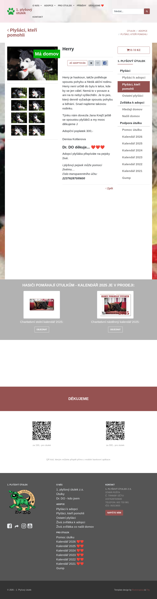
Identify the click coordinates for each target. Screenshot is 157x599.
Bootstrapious (138, 590)
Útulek (131, 31)
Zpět (109, 188)
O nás (36, 5)
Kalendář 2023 (132, 157)
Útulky (60, 494)
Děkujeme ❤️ (96, 5)
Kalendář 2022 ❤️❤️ (70, 559)
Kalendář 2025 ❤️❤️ (70, 546)
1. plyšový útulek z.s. (70, 489)
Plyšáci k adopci (133, 77)
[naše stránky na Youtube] (30, 526)
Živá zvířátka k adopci (70, 522)
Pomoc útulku (132, 129)
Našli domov (131, 116)
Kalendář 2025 (132, 143)
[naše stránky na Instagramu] (23, 526)
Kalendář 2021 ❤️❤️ (70, 563)
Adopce (49, 5)
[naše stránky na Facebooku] (9, 526)
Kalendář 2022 (132, 164)
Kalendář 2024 (132, 150)
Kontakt (38, 17)
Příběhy (81, 5)
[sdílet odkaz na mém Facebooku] (16, 527)
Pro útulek (65, 5)
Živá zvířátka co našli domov (75, 526)
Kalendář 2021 (132, 171)
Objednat (41, 329)
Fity (148, 590)
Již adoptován (77, 63)
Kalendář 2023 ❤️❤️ (70, 555)
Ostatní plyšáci (132, 95)
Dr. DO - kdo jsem (68, 498)
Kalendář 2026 (132, 136)
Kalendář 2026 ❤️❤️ (70, 541)
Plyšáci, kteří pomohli (22, 32)
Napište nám (114, 513)
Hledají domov (132, 109)
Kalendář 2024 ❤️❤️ (70, 550)
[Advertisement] (134, 233)
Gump (126, 177)
